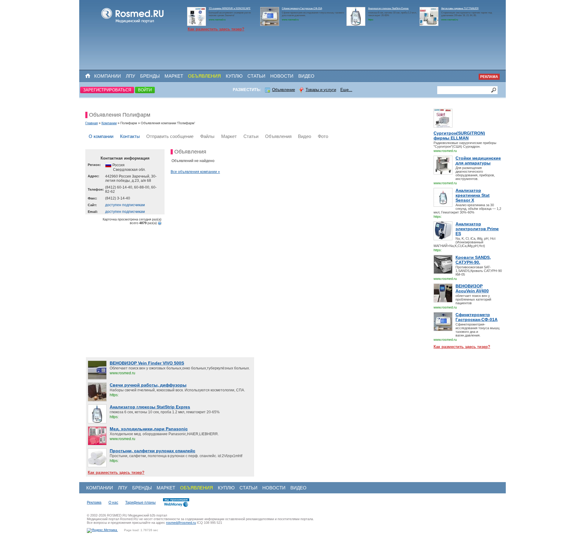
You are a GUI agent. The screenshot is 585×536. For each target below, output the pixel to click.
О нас (113, 502)
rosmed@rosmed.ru (181, 522)
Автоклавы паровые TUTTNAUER (460, 8)
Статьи (256, 76)
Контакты (130, 136)
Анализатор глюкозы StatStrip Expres (388, 8)
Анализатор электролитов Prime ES (477, 228)
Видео (306, 76)
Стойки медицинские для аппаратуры (478, 160)
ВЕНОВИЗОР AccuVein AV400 (472, 288)
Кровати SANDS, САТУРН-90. (473, 260)
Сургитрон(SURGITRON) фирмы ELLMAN (459, 135)
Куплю (234, 76)
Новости (281, 76)
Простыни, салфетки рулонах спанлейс (152, 450)
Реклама (489, 77)
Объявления (204, 76)
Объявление (283, 89)
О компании (101, 136)
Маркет (174, 76)
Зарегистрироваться (107, 90)
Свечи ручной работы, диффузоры (148, 385)
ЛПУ (130, 76)
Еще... (346, 89)
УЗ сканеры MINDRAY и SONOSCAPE (229, 8)
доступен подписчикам (125, 205)
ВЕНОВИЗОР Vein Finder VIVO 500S (147, 363)
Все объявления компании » (195, 172)
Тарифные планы (140, 502)
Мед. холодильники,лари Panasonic (149, 428)
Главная (91, 123)
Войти (145, 90)
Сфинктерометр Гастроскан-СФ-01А (302, 8)
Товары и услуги (321, 89)
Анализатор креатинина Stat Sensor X (473, 195)
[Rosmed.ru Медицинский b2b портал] (133, 23)
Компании (107, 76)
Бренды (150, 76)
